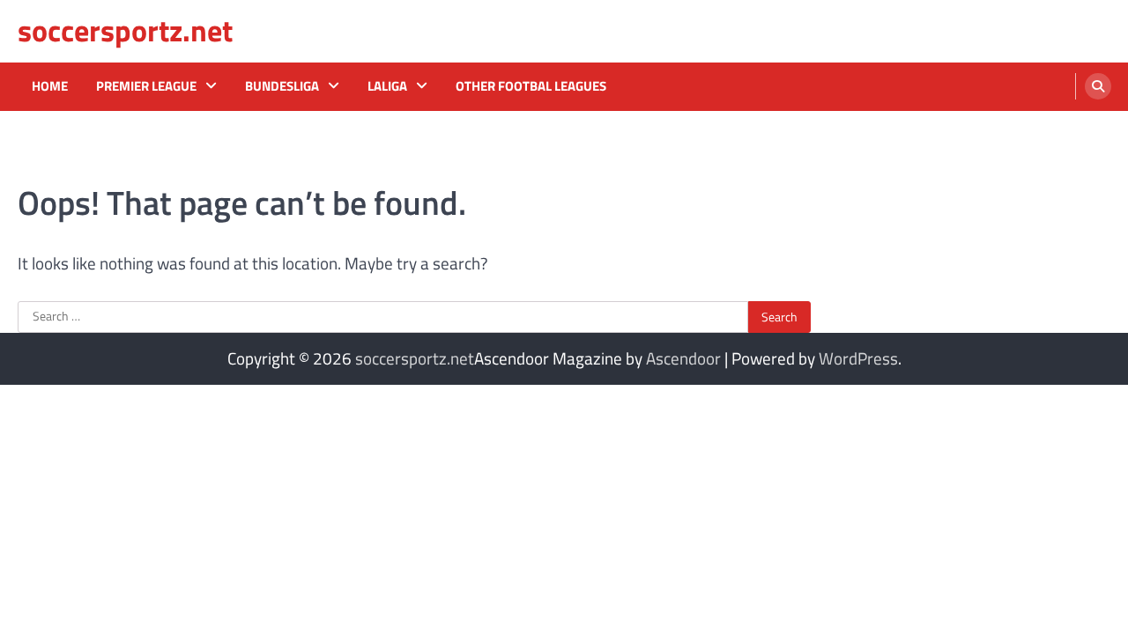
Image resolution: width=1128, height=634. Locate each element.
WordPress (858, 358)
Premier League (146, 86)
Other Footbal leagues (531, 86)
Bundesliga (282, 86)
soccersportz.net (125, 30)
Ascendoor (683, 358)
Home (50, 86)
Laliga (387, 86)
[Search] (1098, 86)
